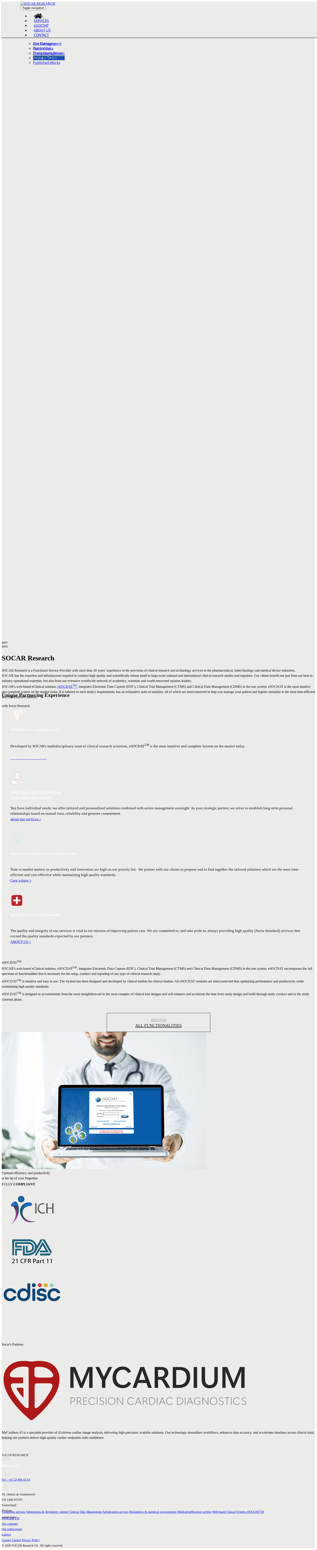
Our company (10, 1523)
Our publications (12, 1529)
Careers (6, 1534)
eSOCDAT (67, 686)
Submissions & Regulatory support (47, 1512)
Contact (6, 1540)
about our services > (25, 819)
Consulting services (13, 1512)
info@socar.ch (10, 1465)
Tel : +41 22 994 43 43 (16, 1479)
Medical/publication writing (194, 1512)
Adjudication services (115, 1512)
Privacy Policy (31, 1540)
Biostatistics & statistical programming (153, 1512)
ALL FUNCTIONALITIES (158, 1025)
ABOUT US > (20, 942)
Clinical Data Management (85, 1512)
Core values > (20, 880)
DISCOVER (158, 1020)
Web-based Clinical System (238, 1512)
